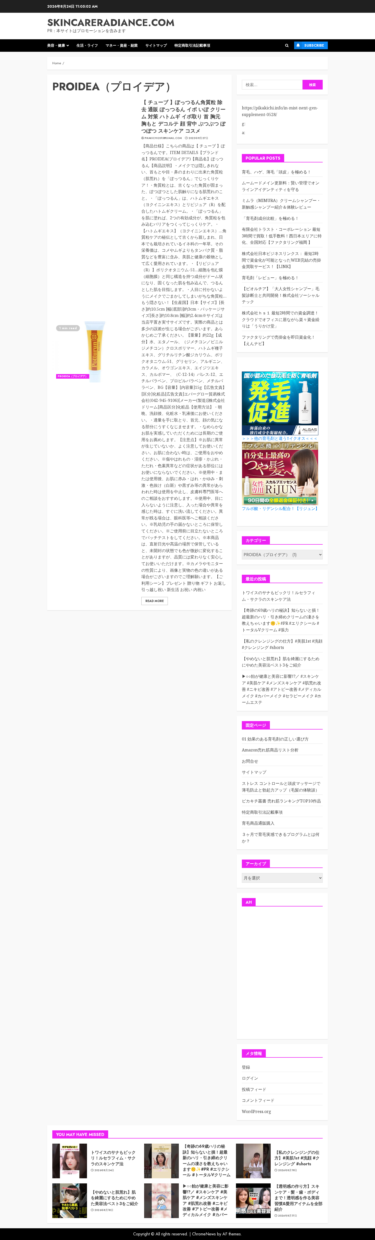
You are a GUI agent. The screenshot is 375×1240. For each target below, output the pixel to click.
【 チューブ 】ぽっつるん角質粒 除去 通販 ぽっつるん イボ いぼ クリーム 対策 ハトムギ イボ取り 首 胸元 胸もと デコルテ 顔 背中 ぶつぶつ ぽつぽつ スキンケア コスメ (183, 117)
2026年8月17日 (287, 1216)
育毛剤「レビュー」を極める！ (270, 277)
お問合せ (250, 761)
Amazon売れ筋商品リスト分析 (270, 750)
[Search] (287, 45)
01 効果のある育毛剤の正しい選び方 (275, 739)
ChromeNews (204, 1234)
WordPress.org (256, 1111)
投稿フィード (254, 1089)
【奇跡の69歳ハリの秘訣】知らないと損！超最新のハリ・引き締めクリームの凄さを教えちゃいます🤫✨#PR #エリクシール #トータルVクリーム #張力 (281, 620)
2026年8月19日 (287, 1170)
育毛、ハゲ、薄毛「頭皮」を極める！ (276, 172)
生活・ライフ (87, 45)
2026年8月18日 (104, 1210)
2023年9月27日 (198, 138)
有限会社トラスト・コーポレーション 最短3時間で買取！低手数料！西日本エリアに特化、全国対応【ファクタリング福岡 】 (282, 235)
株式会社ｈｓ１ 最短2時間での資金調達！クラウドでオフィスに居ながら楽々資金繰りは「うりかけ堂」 (280, 319)
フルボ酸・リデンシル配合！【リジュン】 (280, 509)
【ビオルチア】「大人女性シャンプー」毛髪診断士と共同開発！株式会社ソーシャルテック (280, 295)
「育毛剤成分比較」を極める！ (270, 218)
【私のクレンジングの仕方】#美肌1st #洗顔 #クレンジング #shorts (297, 1158)
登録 (246, 1067)
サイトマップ (156, 45)
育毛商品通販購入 (258, 823)
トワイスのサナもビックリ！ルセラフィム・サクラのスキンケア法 (113, 1158)
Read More (154, 601)
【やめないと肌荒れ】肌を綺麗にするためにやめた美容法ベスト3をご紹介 (280, 662)
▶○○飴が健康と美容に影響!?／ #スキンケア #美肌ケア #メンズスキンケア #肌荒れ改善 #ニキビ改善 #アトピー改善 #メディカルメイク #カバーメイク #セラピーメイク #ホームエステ (281, 689)
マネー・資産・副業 (122, 45)
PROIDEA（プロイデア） (73, 376)
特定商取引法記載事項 (192, 45)
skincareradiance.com (110, 23)
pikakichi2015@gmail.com (163, 138)
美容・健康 (56, 45)
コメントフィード (258, 1100)
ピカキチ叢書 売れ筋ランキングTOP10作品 (281, 801)
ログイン (250, 1078)
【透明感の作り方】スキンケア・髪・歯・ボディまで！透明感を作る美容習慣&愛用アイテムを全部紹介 (298, 1197)
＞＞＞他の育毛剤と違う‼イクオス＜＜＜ (280, 438)
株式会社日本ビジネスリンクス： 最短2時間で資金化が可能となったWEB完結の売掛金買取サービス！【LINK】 (281, 260)
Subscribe (314, 45)
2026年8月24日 (104, 1170)
